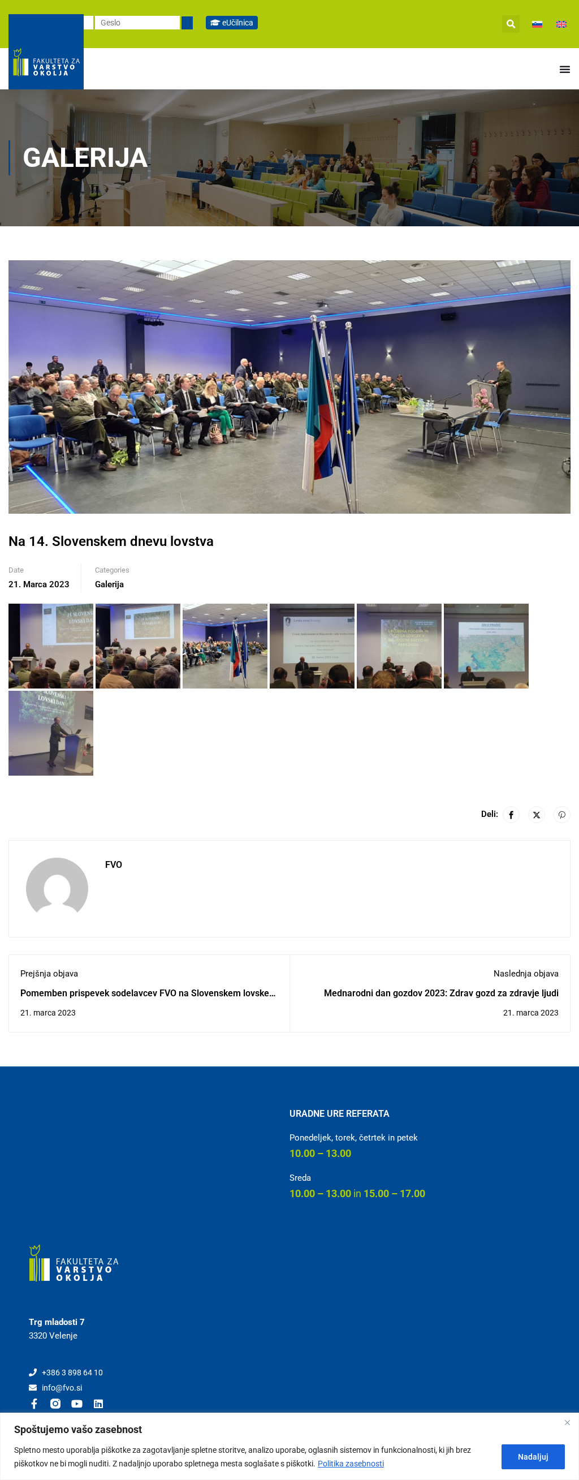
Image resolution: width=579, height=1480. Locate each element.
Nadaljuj (533, 1456)
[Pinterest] (562, 814)
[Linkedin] (98, 1404)
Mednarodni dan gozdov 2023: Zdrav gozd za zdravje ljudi (441, 993)
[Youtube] (77, 1404)
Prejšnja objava (49, 974)
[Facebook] (511, 814)
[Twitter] (536, 814)
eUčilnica (237, 22)
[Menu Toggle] (565, 69)
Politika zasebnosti (351, 1463)
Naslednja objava (526, 974)
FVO (113, 864)
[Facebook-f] (34, 1404)
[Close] (567, 1422)
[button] (511, 24)
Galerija (109, 584)
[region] (289, 1446)
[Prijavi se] (187, 22)
